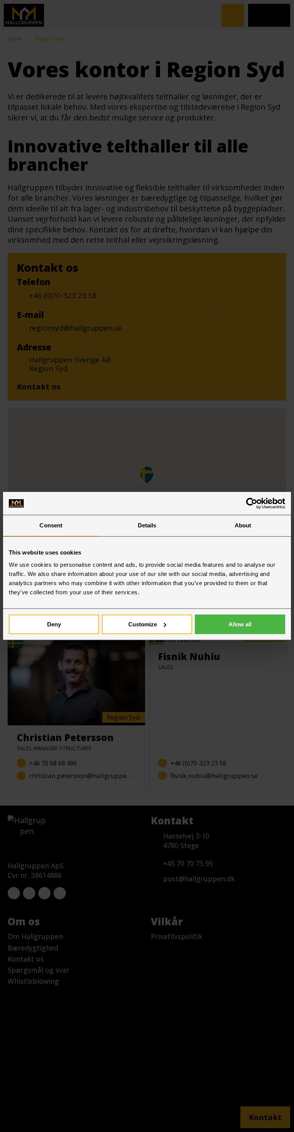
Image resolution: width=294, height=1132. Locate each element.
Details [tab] (147, 525)
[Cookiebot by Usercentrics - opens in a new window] (251, 503)
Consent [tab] (50, 525)
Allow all (240, 624)
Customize (142, 624)
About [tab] (243, 525)
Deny (54, 624)
